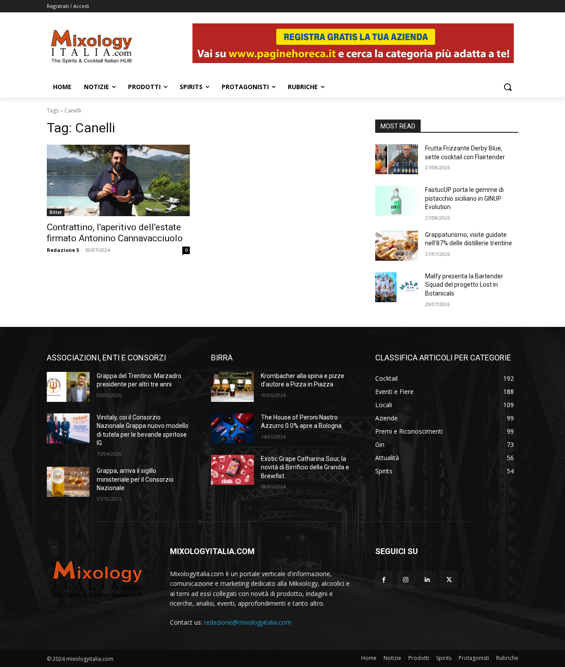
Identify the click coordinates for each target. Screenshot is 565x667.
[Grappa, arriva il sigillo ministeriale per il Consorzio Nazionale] (68, 482)
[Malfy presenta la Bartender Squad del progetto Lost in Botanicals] (396, 287)
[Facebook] (383, 579)
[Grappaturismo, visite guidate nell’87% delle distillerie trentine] (396, 246)
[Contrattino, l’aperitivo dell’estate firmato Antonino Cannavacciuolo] (118, 180)
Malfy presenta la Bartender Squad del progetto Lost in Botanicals (464, 285)
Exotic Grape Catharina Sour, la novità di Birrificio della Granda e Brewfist (305, 467)
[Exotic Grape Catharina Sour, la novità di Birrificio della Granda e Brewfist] (232, 470)
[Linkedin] (427, 579)
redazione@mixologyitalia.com (247, 622)
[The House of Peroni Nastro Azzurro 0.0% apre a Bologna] (232, 428)
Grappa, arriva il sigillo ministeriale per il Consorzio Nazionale (135, 479)
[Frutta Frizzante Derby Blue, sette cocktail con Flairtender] (396, 159)
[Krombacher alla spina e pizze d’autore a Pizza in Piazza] (232, 387)
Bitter (55, 212)
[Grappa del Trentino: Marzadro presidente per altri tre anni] (68, 387)
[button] (507, 86)
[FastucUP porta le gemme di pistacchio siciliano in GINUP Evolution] (396, 201)
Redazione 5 (63, 250)
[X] (449, 579)
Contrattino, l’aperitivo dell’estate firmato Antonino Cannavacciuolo (115, 233)
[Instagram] (405, 579)
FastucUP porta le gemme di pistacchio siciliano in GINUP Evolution (464, 198)
